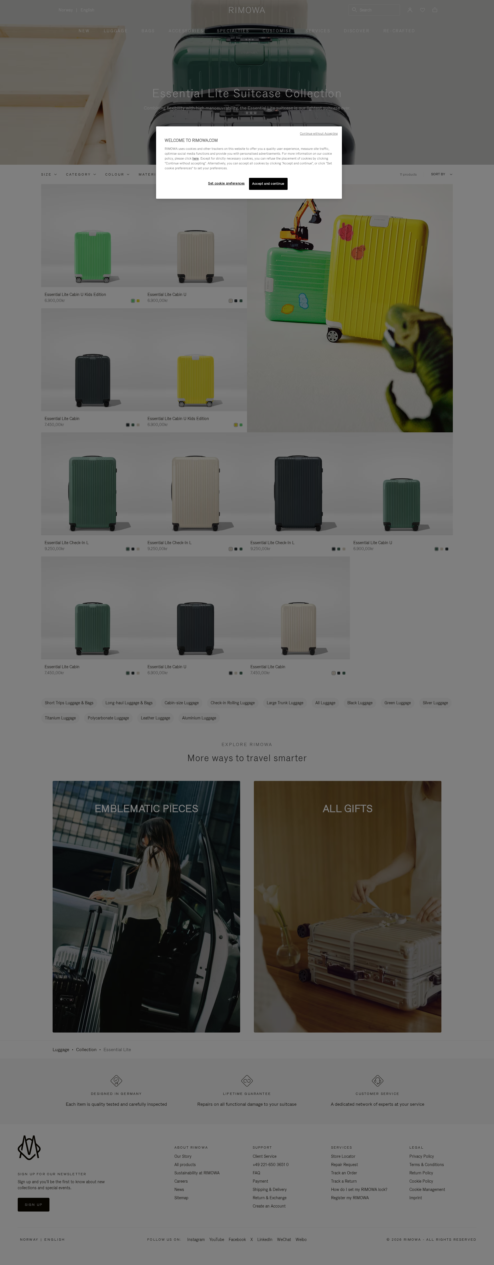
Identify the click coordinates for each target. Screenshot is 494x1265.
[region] (249, 162)
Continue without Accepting (319, 134)
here (195, 158)
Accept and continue (268, 183)
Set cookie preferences (226, 183)
